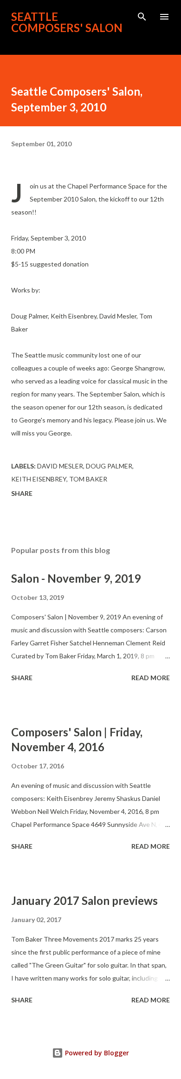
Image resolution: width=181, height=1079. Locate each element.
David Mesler (60, 466)
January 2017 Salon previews (84, 900)
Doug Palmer (109, 466)
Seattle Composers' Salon (67, 22)
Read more (150, 678)
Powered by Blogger (96, 1052)
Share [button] (21, 493)
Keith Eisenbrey (38, 479)
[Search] (142, 16)
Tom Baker (88, 479)
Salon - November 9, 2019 (76, 578)
